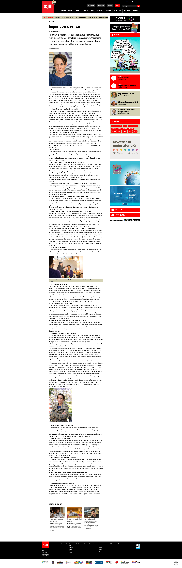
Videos (113, 126)
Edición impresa (91, 5)
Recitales (114, 128)
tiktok (132, 1)
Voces (70, 551)
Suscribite (110, 5)
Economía (71, 547)
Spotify (138, 1)
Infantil (130, 131)
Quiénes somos (101, 5)
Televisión (119, 126)
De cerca (51, 22)
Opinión (85, 11)
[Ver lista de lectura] (176, 563)
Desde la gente (119, 210)
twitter (127, 1)
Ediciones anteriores (122, 544)
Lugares (114, 131)
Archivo (70, 552)
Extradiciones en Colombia (92, 17)
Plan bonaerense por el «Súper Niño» (71, 17)
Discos (135, 131)
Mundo (108, 11)
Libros (119, 131)
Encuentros (83, 545)
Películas (125, 128)
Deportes (117, 11)
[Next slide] (138, 173)
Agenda (100, 551)
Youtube (135, 1)
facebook (124, 1)
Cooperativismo (97, 11)
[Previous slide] (112, 173)
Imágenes (100, 549)
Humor (135, 11)
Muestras (131, 128)
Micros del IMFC (120, 215)
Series (130, 126)
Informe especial (67, 11)
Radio (119, 128)
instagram (130, 1)
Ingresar (117, 5)
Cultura (127, 11)
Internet (124, 131)
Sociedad (70, 549)
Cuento (100, 545)
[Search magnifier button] (138, 6)
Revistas (135, 126)
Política (70, 545)
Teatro (125, 126)
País (77, 11)
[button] (124, 183)
